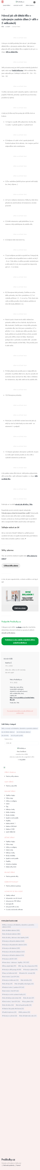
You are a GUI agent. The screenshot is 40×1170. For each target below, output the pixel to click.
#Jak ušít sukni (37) (28, 998)
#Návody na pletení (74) (30, 969)
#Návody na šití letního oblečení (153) (13, 955)
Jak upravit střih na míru (12, 907)
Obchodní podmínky (9, 1165)
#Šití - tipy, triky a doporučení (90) (27, 966)
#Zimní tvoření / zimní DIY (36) (11, 1001)
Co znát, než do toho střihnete (14, 909)
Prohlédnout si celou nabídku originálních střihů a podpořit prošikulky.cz (20, 641)
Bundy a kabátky (10, 855)
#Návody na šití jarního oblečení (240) (13, 941)
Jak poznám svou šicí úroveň (14, 898)
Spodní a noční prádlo (12, 818)
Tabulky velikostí (10, 895)
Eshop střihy (6, 5)
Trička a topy (9, 798)
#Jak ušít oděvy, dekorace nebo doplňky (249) (15, 937)
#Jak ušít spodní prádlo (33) (23, 1005)
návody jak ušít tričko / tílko (23, 504)
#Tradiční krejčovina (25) (9, 1012)
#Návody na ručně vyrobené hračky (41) (14, 994)
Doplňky (8, 820)
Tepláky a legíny (10, 795)
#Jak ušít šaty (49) (7, 984)
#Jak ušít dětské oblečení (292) (11, 930)
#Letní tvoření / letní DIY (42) (10, 991)
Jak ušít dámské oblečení (23, 732)
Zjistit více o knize (19, 608)
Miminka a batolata (11, 864)
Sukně (7, 804)
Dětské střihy (9, 837)
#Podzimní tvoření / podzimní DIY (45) (13, 987)
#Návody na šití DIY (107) (9, 959)
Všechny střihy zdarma (12, 776)
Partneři (18, 1165)
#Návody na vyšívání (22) (9, 1016)
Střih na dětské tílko (12, 52)
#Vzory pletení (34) (27, 1001)
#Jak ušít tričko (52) (26, 980)
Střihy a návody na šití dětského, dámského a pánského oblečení (19, 728)
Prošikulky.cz (8, 1159)
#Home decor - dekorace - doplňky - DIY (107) (15, 962)
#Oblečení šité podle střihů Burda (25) (13, 1008)
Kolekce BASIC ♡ (11, 823)
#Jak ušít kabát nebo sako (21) (27, 1016)
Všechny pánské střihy (12, 876)
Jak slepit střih (9, 904)
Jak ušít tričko (5, 735)
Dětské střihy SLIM (11, 867)
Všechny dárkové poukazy (13, 886)
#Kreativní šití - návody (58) (27, 973)
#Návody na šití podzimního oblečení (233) (14, 945)
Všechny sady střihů (11, 786)
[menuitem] (3, 9)
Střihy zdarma (30, 5)
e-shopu (18, 627)
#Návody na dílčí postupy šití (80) (11, 969)
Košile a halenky (10, 812)
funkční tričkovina (17, 70)
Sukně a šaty (9, 850)
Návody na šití (17, 5)
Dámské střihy (9, 791)
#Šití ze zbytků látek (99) (9, 966)
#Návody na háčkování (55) (10, 980)
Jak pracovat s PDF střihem (13, 901)
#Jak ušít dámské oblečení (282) (11, 934)
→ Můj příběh (21, 759)
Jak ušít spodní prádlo (17, 735)
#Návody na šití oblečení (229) (11, 948)
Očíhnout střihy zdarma (11, 566)
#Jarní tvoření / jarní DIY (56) (10, 976)
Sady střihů (8, 782)
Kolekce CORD (10, 829)
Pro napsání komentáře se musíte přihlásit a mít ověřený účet (20, 712)
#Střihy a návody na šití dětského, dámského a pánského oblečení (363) (18, 926)
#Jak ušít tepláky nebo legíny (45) (24, 984)
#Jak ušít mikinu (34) (8, 1005)
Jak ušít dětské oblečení (7, 732)
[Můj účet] (38, 2)
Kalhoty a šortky (10, 809)
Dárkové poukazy (11, 882)
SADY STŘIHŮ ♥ (10, 832)
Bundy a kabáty (10, 815)
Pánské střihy (9, 872)
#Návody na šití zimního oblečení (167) (13, 952)
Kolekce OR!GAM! (11, 826)
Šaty (7, 806)
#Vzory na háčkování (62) (9, 973)
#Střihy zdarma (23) (24, 1012)
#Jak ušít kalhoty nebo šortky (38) (11, 998)
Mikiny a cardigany (11, 801)
